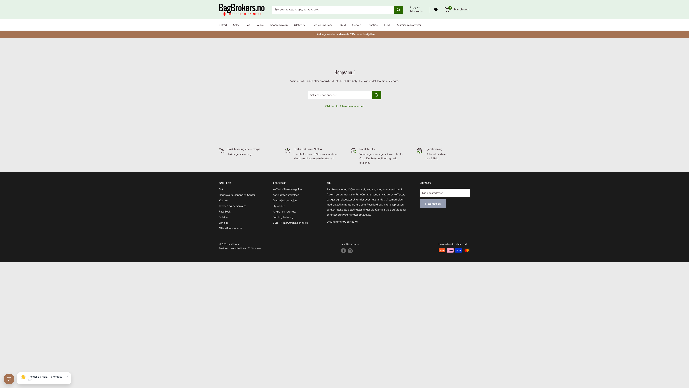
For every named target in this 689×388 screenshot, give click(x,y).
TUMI (387, 25)
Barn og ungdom (322, 25)
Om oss (223, 223)
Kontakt (223, 200)
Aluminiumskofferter (409, 25)
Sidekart (224, 217)
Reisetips (372, 25)
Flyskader (278, 206)
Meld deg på (433, 203)
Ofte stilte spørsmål (230, 228)
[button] (9, 379)
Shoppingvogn (279, 25)
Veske (260, 25)
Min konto (416, 11)
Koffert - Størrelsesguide (287, 189)
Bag (247, 25)
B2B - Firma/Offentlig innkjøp (290, 223)
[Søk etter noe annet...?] (376, 95)
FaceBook (225, 211)
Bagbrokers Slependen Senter (237, 195)
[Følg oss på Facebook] (343, 250)
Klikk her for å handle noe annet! (344, 106)
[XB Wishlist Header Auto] (436, 10)
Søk (221, 189)
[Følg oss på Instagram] (350, 250)
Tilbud (342, 25)
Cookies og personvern (232, 206)
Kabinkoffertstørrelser (286, 195)
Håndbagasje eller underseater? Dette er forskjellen (345, 34)
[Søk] (398, 10)
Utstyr (297, 25)
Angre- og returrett (284, 211)
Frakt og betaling (283, 217)
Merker (356, 25)
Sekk (236, 25)
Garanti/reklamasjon (285, 200)
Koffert (223, 25)
